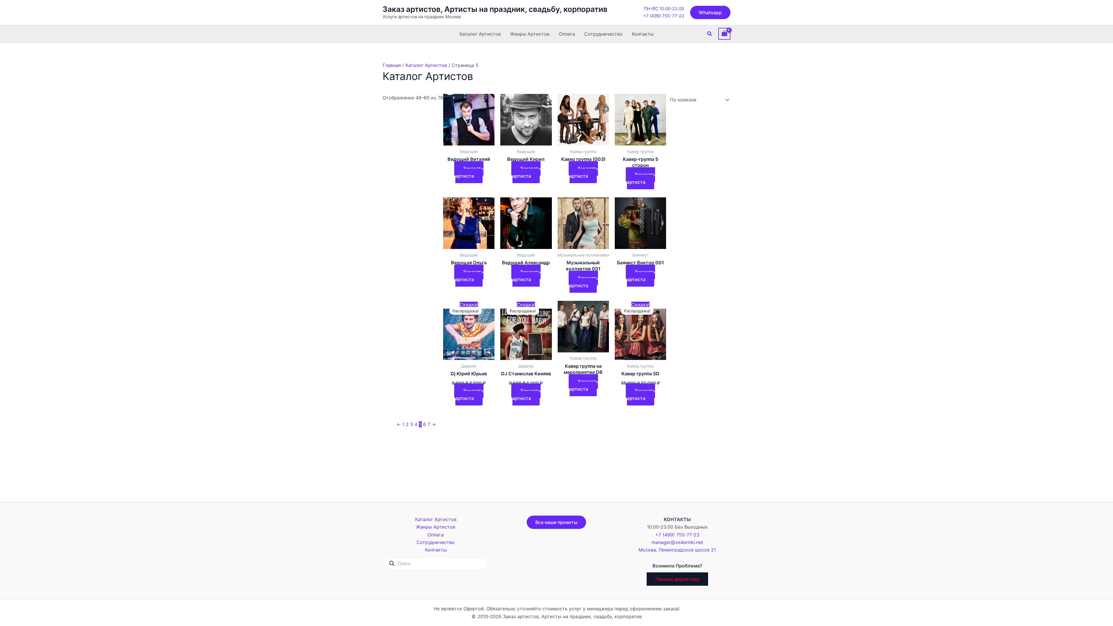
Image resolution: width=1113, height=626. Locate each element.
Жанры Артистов (530, 34)
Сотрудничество (603, 34)
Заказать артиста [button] (469, 394)
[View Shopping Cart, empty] (724, 34)
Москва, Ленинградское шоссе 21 (677, 550)
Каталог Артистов (480, 34)
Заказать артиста (469, 172)
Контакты (643, 34)
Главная (392, 65)
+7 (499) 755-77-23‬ (663, 16)
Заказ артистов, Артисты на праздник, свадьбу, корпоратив (495, 9)
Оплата (567, 34)
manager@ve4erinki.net (677, 542)
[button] (710, 12)
